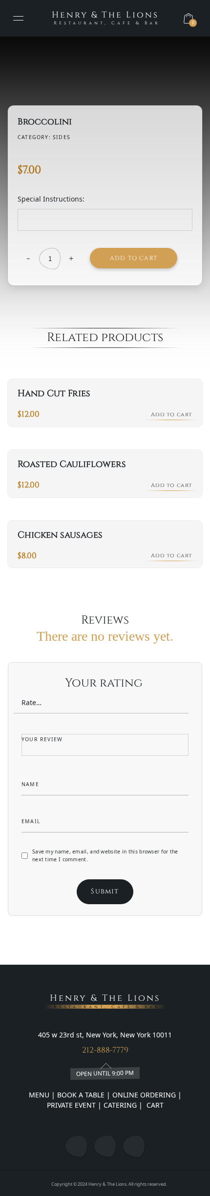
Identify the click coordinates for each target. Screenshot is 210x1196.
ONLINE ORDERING (144, 1094)
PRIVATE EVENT (72, 1105)
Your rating (105, 683)
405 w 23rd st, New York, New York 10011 (105, 1034)
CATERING (120, 1105)
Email (31, 821)
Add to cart (133, 258)
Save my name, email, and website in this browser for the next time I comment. (105, 855)
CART (154, 1105)
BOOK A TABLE (81, 1094)
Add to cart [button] (171, 414)
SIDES (61, 137)
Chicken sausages (60, 535)
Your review (42, 739)
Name (31, 784)
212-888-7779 (105, 1050)
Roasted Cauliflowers (72, 464)
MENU (39, 1094)
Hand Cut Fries (54, 393)
